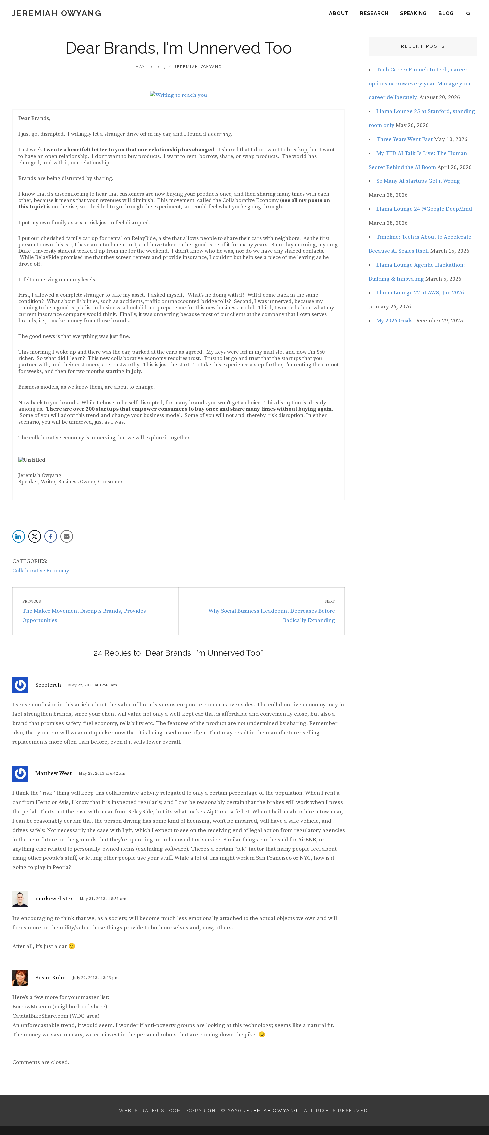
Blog (446, 13)
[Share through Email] (66, 536)
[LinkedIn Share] (18, 536)
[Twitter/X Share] (34, 536)
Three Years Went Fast (404, 139)
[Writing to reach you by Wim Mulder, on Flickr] (178, 95)
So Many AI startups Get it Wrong (418, 181)
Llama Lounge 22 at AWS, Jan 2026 (420, 292)
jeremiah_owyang (198, 67)
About (339, 13)
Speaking (413, 13)
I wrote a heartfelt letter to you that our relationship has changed (128, 149)
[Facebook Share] (50, 536)
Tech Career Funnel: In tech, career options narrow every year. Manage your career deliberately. (420, 83)
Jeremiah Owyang (57, 13)
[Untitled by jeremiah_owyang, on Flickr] (31, 459)
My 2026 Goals (394, 320)
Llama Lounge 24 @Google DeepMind (424, 209)
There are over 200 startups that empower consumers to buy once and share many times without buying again (189, 409)
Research (374, 13)
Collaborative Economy (40, 570)
